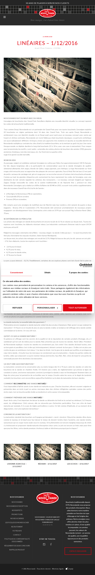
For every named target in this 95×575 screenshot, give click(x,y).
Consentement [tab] (16, 272)
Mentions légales (58, 569)
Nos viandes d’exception (17, 506)
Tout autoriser (78, 308)
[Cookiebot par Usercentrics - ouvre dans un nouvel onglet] (81, 265)
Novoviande (17, 502)
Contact (17, 535)
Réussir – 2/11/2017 (47, 464)
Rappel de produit (17, 550)
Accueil (37, 48)
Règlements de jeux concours (17, 546)
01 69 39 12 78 (47, 525)
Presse (42, 48)
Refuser (17, 308)
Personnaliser (46, 308)
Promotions (17, 514)
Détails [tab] (48, 272)
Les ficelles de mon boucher (17, 522)
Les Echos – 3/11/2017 (78, 464)
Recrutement (17, 527)
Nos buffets (17, 510)
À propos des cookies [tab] (78, 272)
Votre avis (17, 531)
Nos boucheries (17, 518)
